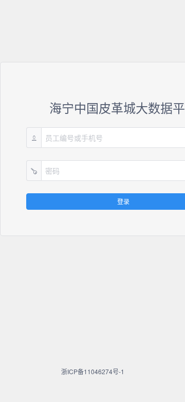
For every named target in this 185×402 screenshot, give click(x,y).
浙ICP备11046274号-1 (92, 371)
